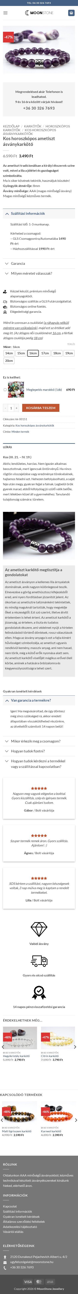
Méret (7, 347)
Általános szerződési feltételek (24, 1221)
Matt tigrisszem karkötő (16, 1131)
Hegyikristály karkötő (16, 1056)
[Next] (74, 1054)
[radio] (9, 353)
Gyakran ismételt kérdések (21, 1216)
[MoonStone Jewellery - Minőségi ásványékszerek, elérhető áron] (39, 12)
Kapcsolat (10, 1206)
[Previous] (3, 1054)
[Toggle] (7, 213)
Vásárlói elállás (13, 1231)
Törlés (71, 344)
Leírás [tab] (7, 447)
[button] (5, 13)
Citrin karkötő (50, 1056)
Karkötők (32, 126)
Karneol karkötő (51, 1131)
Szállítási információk (17, 1211)
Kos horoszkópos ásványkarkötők (29, 132)
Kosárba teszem (41, 408)
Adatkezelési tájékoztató (20, 1227)
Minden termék (20, 431)
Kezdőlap (11, 126)
